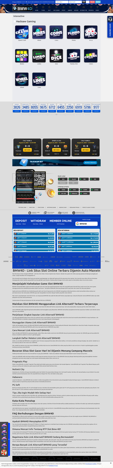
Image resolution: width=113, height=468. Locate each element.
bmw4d (30, 306)
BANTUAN (32, 207)
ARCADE (76, 10)
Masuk (92, 2)
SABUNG (70, 10)
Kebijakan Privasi (53, 465)
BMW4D (31, 273)
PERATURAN (41, 207)
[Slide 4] (58, 154)
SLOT (49, 10)
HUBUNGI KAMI (63, 207)
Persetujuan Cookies (91, 463)
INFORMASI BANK (51, 207)
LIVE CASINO (56, 10)
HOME (36, 10)
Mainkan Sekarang (90, 162)
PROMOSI (91, 10)
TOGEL (43, 10)
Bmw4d (75, 286)
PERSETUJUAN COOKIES (88, 207)
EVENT (97, 10)
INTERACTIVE (83, 10)
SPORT (63, 10)
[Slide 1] (54, 154)
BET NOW (27, 150)
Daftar (98, 2)
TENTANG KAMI (22, 207)
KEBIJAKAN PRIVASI (74, 207)
